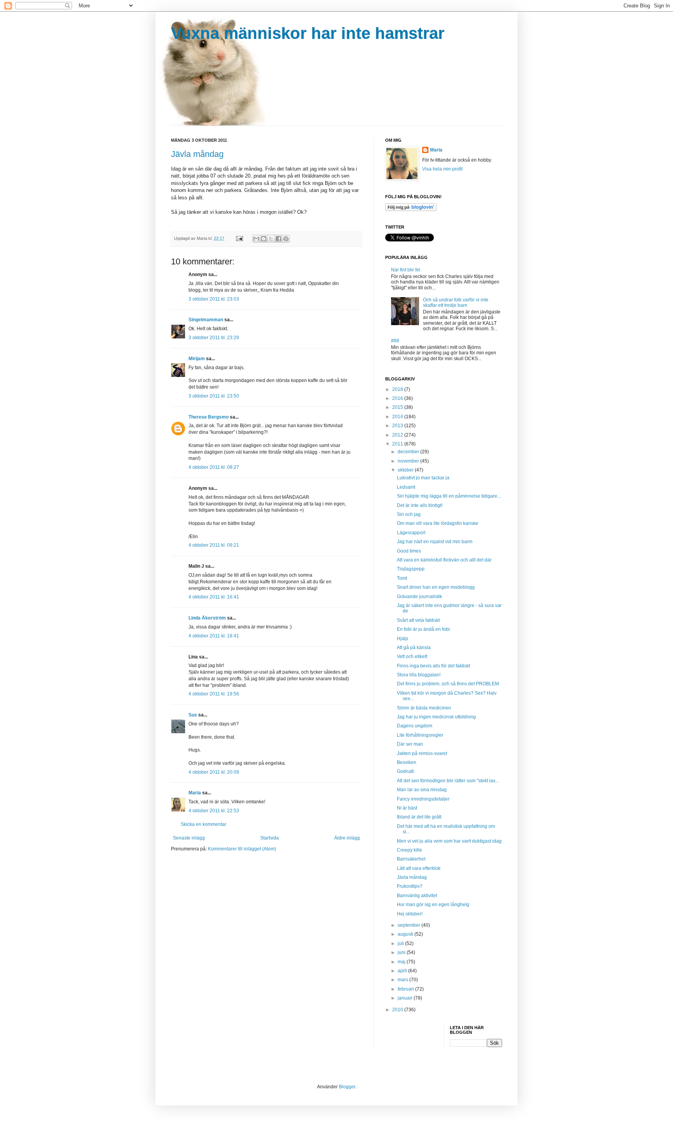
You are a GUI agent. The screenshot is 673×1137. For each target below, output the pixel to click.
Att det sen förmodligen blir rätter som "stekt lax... (448, 780)
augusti (406, 934)
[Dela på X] (271, 239)
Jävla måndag (197, 154)
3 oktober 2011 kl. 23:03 (214, 299)
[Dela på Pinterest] (286, 239)
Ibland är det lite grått (419, 817)
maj (402, 962)
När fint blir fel (405, 270)
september (409, 925)
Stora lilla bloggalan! (418, 675)
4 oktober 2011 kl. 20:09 (214, 772)
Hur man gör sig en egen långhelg (433, 904)
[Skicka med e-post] (256, 239)
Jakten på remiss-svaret (422, 753)
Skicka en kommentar (203, 824)
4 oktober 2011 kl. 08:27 (214, 467)
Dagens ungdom (414, 726)
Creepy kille (409, 850)
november (409, 461)
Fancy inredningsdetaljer (423, 799)
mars (403, 979)
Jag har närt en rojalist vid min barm (434, 541)
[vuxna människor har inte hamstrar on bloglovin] (411, 209)
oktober (406, 470)
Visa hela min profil (442, 169)
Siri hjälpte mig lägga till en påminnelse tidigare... (449, 496)
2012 (398, 435)
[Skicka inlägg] (239, 238)
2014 (398, 416)
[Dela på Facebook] (278, 239)
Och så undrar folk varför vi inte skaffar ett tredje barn (455, 302)
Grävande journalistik (419, 596)
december (409, 451)
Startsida (269, 838)
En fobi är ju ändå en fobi (423, 629)
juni (402, 952)
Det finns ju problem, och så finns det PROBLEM (448, 683)
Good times (409, 551)
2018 (398, 389)
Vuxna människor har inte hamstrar (307, 33)
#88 (395, 340)
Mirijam (197, 358)
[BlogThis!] (264, 239)
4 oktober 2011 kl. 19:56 (214, 694)
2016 (398, 398)
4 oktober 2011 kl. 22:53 (214, 810)
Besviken (406, 762)
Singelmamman (206, 319)
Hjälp (402, 638)
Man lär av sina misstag (422, 789)
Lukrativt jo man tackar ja (423, 477)
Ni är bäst (407, 808)
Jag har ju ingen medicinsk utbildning (436, 717)
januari (406, 998)
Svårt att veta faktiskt (418, 620)
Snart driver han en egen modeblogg (436, 587)
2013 (398, 425)
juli (401, 943)
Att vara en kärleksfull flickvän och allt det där (444, 560)
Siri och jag (409, 514)
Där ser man (410, 744)
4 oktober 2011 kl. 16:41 (214, 597)
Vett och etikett (412, 656)
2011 (398, 444)
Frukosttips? (410, 886)
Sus (193, 715)
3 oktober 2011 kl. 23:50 (214, 396)
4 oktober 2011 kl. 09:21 (214, 545)
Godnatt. (406, 771)
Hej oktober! (410, 914)
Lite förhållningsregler (420, 735)
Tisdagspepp (411, 569)
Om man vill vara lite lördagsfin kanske (437, 523)
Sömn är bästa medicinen (424, 708)
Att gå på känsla (414, 647)
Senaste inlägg (189, 838)
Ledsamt (406, 487)
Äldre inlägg (347, 838)
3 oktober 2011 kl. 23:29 (214, 337)
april (403, 970)
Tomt (402, 578)
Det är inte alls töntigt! (419, 505)
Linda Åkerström (207, 618)
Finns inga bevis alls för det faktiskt (433, 666)
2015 (398, 407)
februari (406, 989)
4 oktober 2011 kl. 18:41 (214, 636)
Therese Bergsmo (209, 417)
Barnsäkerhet (411, 859)
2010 (398, 1009)
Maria (195, 793)
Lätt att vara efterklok (418, 868)
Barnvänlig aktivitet (417, 895)
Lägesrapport (411, 532)
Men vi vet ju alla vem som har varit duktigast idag (449, 841)
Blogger (347, 1086)
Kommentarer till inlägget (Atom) (242, 849)
